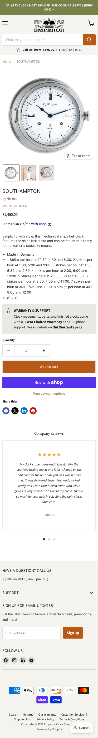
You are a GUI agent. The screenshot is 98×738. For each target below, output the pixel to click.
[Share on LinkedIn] (24, 410)
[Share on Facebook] (6, 410)
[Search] (89, 39)
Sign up (73, 632)
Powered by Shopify (49, 729)
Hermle (12, 198)
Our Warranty (47, 714)
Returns (28, 714)
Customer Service (72, 714)
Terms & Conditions (71, 719)
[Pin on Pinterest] (33, 410)
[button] (11, 173)
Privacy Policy (45, 719)
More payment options (49, 394)
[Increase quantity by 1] (44, 350)
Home (6, 62)
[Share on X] (15, 410)
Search (13, 714)
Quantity (8, 340)
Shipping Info (22, 719)
